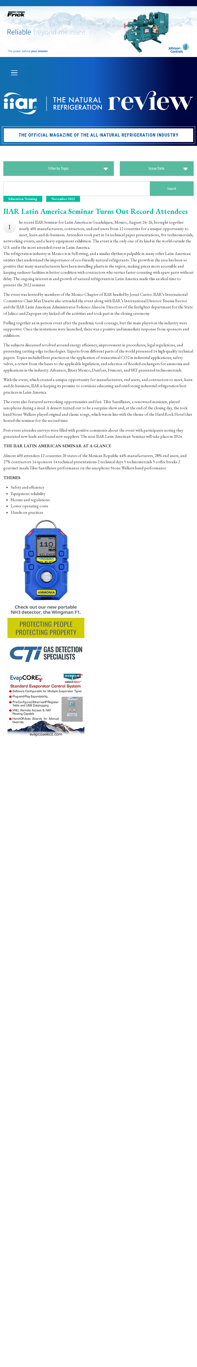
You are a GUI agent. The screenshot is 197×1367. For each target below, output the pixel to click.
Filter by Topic (58, 168)
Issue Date (156, 168)
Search (171, 189)
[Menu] (14, 72)
